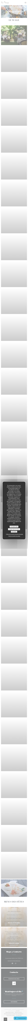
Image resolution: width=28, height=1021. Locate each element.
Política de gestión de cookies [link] (14, 536)
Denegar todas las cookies (14, 529)
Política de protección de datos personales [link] (14, 534)
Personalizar (14, 531)
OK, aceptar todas (14, 526)
